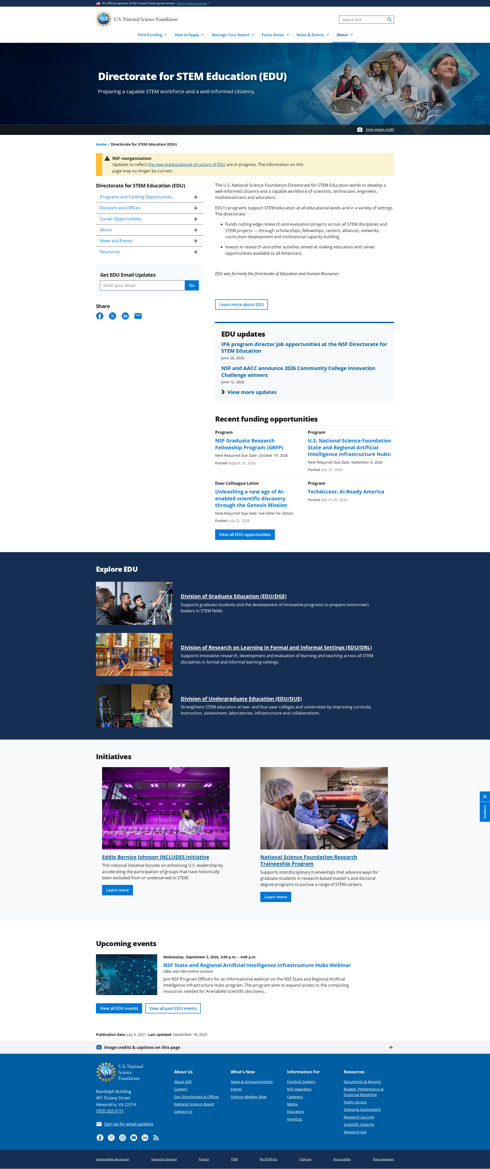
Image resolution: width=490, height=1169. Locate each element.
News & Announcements (252, 1081)
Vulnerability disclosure (112, 1159)
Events (236, 1089)
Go (192, 285)
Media (292, 1104)
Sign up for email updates (128, 1124)
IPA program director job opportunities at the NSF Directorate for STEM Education (304, 347)
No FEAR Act (268, 1159)
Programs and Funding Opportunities (136, 197)
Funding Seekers (301, 1081)
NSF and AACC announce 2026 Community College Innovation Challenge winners (298, 371)
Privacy (204, 1159)
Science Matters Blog (248, 1096)
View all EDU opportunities (245, 534)
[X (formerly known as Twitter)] (111, 1138)
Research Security (359, 1117)
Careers (180, 1089)
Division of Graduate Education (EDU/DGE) (234, 596)
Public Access (355, 1102)
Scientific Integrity (359, 1124)
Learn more (117, 890)
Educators (295, 1111)
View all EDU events (119, 1008)
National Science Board (194, 1104)
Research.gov (355, 1131)
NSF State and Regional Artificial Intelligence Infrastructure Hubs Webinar (257, 965)
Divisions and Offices (120, 208)
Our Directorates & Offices (196, 1096)
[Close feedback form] (485, 797)
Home (101, 144)
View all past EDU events (173, 1008)
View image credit (380, 129)
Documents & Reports (362, 1081)
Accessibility (342, 1159)
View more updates (252, 392)
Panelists (294, 1119)
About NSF (183, 1081)
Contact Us (183, 1111)
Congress (295, 1096)
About (106, 230)
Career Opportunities (120, 219)
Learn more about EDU (241, 304)
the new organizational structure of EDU (187, 164)
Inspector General (164, 1159)
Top (479, 1015)
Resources (110, 252)
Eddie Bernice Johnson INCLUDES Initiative (155, 856)
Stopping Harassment (362, 1109)
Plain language (383, 1159)
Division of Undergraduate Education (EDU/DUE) (241, 698)
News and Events (116, 241)
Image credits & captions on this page (142, 1047)
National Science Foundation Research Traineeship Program (308, 860)
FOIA (234, 1159)
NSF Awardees (299, 1089)
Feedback (485, 812)
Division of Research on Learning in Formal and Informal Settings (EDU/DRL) (276, 647)
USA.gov (305, 1159)
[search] (390, 20)
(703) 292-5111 (110, 1111)
